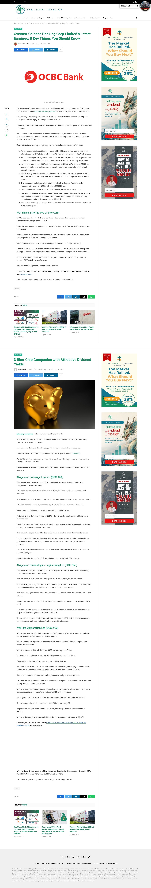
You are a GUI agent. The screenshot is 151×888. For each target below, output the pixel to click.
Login (105, 18)
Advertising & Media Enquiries (79, 863)
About (25, 18)
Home (17, 18)
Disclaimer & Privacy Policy (53, 863)
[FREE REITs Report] (145, 6)
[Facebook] (7, 114)
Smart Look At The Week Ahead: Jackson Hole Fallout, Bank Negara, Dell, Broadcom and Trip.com (53, 830)
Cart (111, 18)
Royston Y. (23, 369)
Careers (36, 863)
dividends (75, 453)
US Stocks (50, 18)
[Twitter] (7, 119)
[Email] (7, 130)
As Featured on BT (80, 18)
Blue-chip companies (25, 434)
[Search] (136, 18)
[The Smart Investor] (48, 9)
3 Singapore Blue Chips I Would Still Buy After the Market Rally (81, 328)
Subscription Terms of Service (106, 863)
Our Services (94, 18)
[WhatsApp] (7, 135)
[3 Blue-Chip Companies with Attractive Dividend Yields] (54, 428)
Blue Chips (18, 28)
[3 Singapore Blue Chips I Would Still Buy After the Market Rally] (82, 317)
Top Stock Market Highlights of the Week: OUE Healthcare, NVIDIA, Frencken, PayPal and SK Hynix (26, 330)
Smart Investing (37, 18)
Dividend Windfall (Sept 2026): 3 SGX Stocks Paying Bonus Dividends (54, 329)
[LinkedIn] (7, 124)
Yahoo (17, 289)
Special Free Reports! (64, 18)
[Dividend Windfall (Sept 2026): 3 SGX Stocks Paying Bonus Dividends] (54, 317)
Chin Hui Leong (24, 43)
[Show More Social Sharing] (61, 50)
